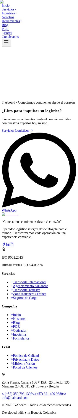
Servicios (16, 95)
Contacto (35, 95)
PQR (44, 95)
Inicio (6, 95)
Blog (25, 95)
